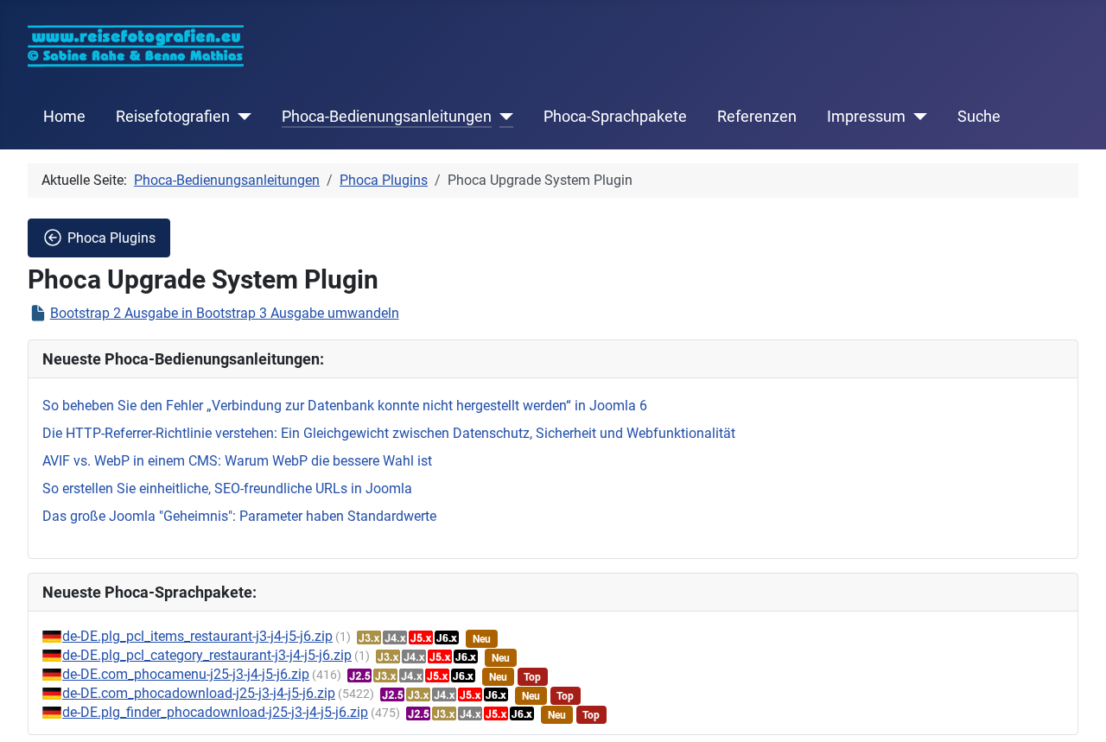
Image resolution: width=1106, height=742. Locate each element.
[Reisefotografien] (240, 116)
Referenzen (757, 116)
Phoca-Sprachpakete (615, 116)
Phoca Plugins (111, 238)
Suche (979, 116)
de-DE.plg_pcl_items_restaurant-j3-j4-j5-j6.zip (197, 636)
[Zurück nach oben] (1075, 710)
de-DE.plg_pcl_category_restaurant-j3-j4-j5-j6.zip (207, 655)
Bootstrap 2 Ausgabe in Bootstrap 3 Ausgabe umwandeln (224, 313)
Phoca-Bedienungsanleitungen (387, 116)
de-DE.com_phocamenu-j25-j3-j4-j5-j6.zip (185, 674)
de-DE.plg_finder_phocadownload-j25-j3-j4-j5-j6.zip (215, 712)
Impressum (866, 116)
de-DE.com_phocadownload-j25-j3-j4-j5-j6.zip (198, 693)
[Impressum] (916, 116)
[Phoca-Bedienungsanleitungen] (502, 116)
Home (64, 116)
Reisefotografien (173, 116)
